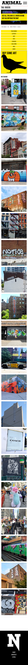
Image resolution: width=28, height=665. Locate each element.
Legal (14, 657)
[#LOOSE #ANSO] (14, 145)
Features (14, 31)
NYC (14, 38)
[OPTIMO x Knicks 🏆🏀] (14, 306)
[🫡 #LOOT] (14, 360)
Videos (14, 41)
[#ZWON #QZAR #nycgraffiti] (14, 575)
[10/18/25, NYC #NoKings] (14, 495)
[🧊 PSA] (14, 441)
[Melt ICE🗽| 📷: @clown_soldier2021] (14, 468)
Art (14, 36)
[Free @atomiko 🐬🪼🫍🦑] (14, 172)
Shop (14, 49)
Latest (14, 33)
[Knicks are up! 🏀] (14, 387)
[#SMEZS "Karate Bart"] (14, 333)
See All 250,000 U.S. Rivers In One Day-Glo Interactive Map (13, 17)
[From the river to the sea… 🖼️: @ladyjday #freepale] (14, 118)
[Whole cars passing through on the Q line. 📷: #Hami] (14, 548)
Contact (14, 655)
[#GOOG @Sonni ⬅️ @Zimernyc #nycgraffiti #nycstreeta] (14, 602)
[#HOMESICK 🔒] (14, 280)
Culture (14, 44)
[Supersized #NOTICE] (14, 253)
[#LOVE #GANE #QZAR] (14, 226)
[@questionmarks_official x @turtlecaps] (14, 91)
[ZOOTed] (14, 414)
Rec (14, 46)
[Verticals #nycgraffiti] (14, 199)
